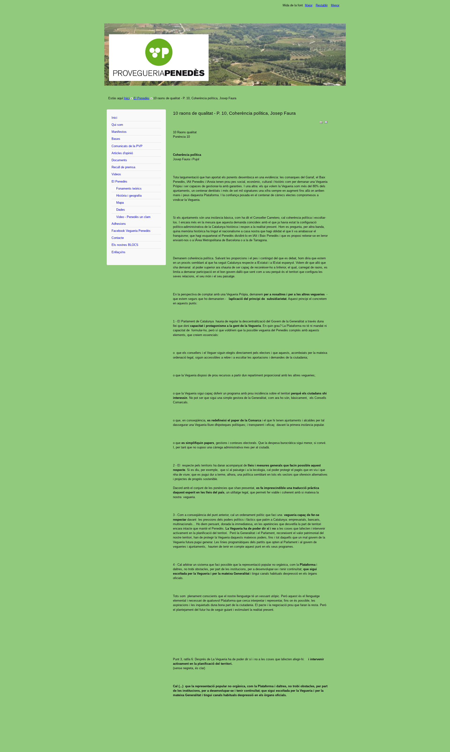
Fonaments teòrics (129, 188)
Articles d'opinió (122, 153)
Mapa (120, 202)
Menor (335, 5)
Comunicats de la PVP (127, 146)
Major (308, 5)
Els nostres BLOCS (125, 245)
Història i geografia (129, 195)
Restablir (322, 5)
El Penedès (141, 98)
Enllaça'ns (118, 252)
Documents (119, 160)
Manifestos (119, 132)
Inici (127, 98)
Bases (116, 139)
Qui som (117, 124)
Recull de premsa (123, 167)
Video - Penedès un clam (133, 217)
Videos (116, 174)
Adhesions (119, 223)
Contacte (118, 238)
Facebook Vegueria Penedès (131, 231)
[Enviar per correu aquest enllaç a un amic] (326, 123)
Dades (120, 209)
